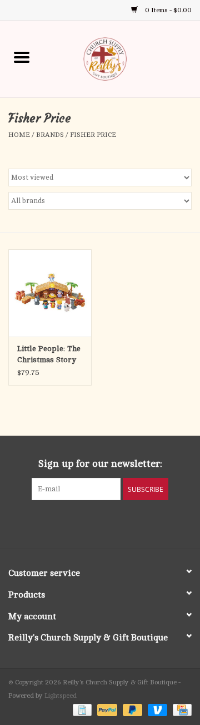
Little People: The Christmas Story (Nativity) (49, 355)
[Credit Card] (180, 709)
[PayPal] (105, 709)
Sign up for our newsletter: (100, 463)
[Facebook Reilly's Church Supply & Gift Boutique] (70, 523)
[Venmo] (156, 709)
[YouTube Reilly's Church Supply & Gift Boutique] (110, 523)
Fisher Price (93, 135)
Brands (50, 135)
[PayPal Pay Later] (131, 709)
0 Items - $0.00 (167, 10)
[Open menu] (21, 57)
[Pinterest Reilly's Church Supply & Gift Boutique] (90, 523)
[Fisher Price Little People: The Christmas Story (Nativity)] (50, 293)
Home (19, 135)
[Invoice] (81, 709)
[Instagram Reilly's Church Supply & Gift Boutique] (130, 523)
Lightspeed (60, 695)
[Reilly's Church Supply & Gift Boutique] (122, 58)
